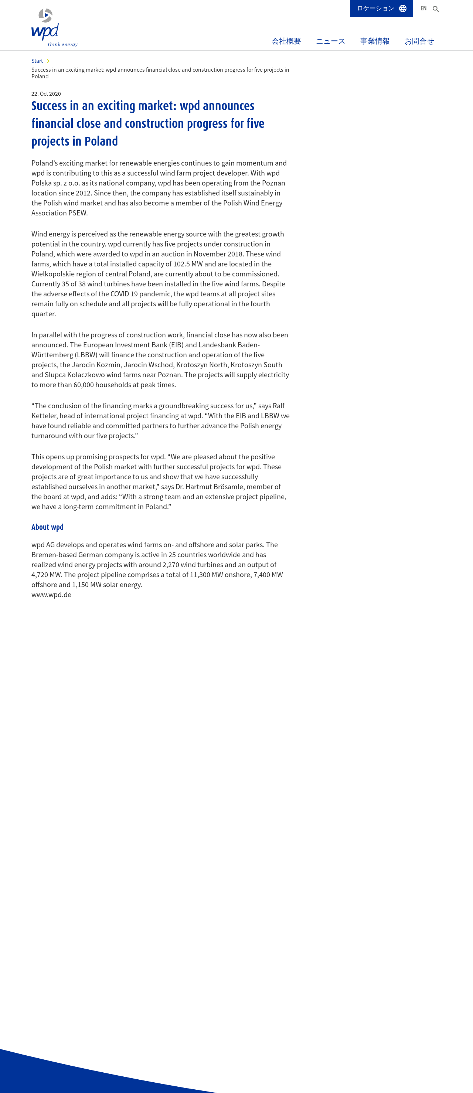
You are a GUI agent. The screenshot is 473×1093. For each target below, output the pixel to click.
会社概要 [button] (286, 41)
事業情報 (375, 41)
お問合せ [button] (419, 41)
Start (37, 60)
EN (424, 8)
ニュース (331, 41)
